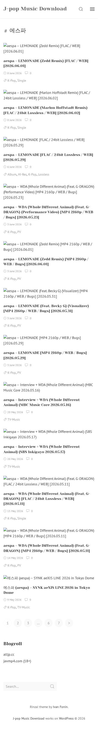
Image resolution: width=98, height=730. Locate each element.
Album (12, 174)
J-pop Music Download (28, 718)
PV (19, 232)
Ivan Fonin (60, 707)
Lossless (43, 174)
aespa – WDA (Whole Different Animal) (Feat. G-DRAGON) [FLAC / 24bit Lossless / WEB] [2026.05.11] (46, 499)
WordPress (66, 718)
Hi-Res (22, 174)
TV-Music (14, 419)
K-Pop (12, 80)
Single (21, 80)
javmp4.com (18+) (17, 661)
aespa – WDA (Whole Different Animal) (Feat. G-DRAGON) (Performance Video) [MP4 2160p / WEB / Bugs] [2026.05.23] (48, 212)
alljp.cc (8, 654)
